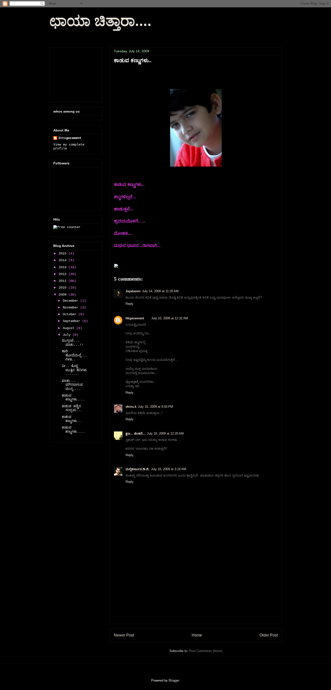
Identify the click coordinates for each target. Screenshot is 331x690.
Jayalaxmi (133, 291)
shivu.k (131, 406)
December (71, 301)
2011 (63, 281)
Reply (130, 304)
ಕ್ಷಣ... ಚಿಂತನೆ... (135, 433)
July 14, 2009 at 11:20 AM (160, 291)
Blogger (174, 680)
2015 (63, 253)
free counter (58, 231)
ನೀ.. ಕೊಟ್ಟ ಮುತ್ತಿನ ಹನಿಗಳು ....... (74, 370)
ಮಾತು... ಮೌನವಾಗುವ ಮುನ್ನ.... (72, 385)
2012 (63, 274)
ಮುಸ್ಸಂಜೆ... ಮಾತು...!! (72, 343)
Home (197, 635)
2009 (63, 295)
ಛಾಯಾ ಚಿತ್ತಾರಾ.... (100, 21)
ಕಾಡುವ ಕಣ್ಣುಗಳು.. (71, 419)
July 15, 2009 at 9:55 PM (155, 406)
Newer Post (124, 635)
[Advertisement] (195, 590)
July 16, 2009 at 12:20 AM (165, 433)
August (69, 328)
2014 (63, 260)
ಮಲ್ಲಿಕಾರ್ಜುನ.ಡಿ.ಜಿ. (138, 469)
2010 (63, 288)
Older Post (269, 635)
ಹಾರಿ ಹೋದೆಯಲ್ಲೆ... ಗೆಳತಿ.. (74, 355)
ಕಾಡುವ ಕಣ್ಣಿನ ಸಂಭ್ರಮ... (72, 408)
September (72, 321)
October (70, 314)
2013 (63, 267)
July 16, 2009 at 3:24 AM (168, 469)
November (71, 307)
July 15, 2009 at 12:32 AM (169, 318)
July (67, 335)
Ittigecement (135, 318)
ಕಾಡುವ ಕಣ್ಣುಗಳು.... (73, 398)
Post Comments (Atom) (205, 651)
